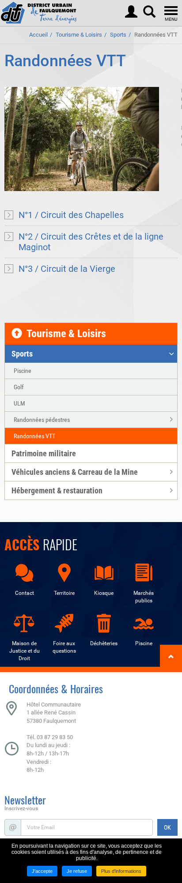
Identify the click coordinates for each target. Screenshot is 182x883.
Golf (18, 387)
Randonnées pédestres (42, 419)
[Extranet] (131, 10)
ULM (19, 403)
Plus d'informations (121, 871)
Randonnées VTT (156, 34)
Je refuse (77, 871)
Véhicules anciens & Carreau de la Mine (74, 472)
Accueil (38, 34)
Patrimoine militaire (43, 453)
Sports (118, 34)
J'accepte (42, 871)
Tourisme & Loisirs (79, 34)
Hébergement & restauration (56, 490)
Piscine (22, 370)
